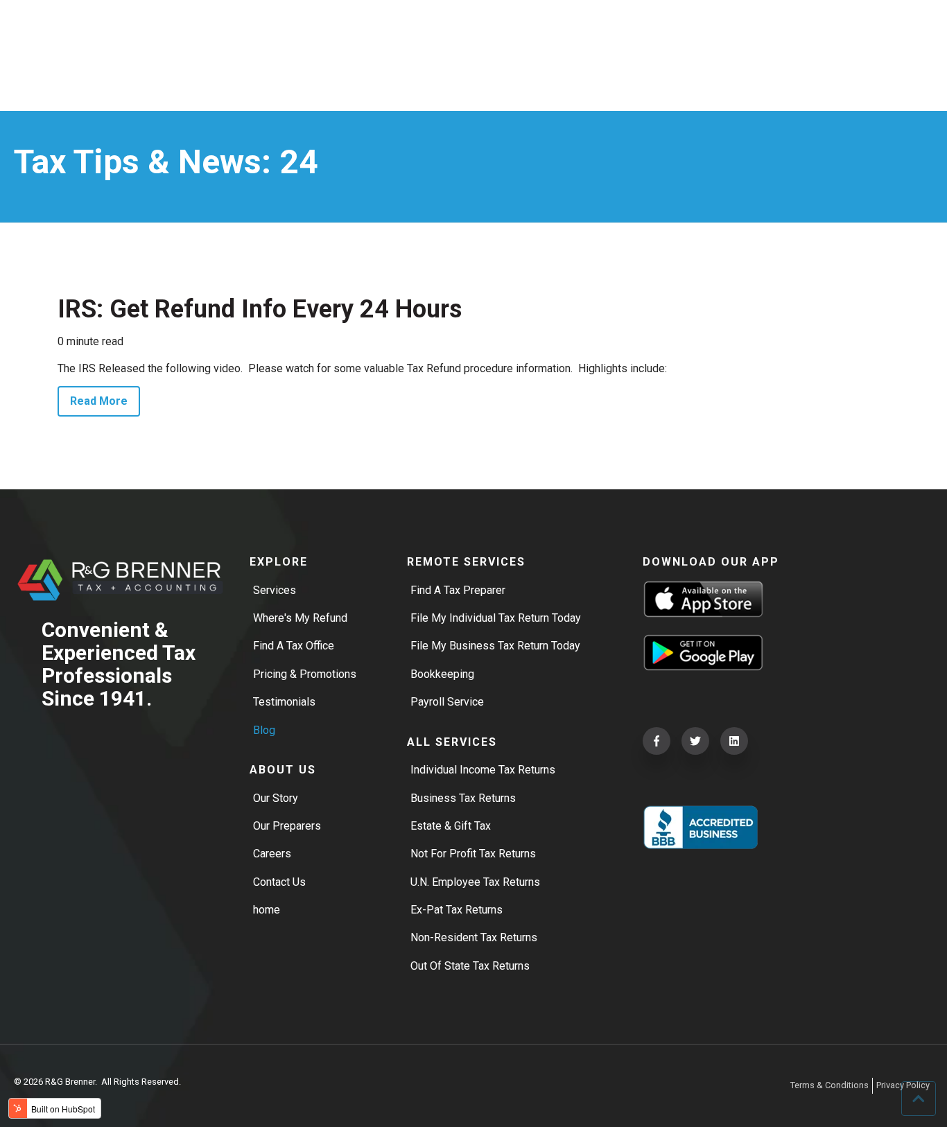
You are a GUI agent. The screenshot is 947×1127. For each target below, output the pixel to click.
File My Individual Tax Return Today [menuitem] (495, 617)
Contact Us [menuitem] (279, 882)
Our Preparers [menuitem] (287, 825)
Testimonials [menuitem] (284, 701)
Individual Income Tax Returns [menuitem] (482, 769)
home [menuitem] (266, 909)
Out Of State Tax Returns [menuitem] (470, 965)
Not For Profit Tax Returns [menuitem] (473, 853)
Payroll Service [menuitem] (447, 701)
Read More (99, 401)
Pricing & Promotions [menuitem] (304, 674)
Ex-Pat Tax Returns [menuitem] (456, 909)
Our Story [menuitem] (275, 798)
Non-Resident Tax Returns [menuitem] (473, 937)
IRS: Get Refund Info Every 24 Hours (260, 309)
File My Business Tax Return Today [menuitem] (495, 645)
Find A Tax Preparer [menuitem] (457, 590)
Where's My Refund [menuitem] (300, 617)
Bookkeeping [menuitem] (442, 674)
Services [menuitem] (274, 590)
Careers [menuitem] (272, 853)
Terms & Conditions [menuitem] (829, 1085)
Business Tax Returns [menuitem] (463, 798)
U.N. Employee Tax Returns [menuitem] (475, 882)
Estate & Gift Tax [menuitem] (450, 825)
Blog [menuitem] (264, 730)
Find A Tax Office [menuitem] (293, 645)
